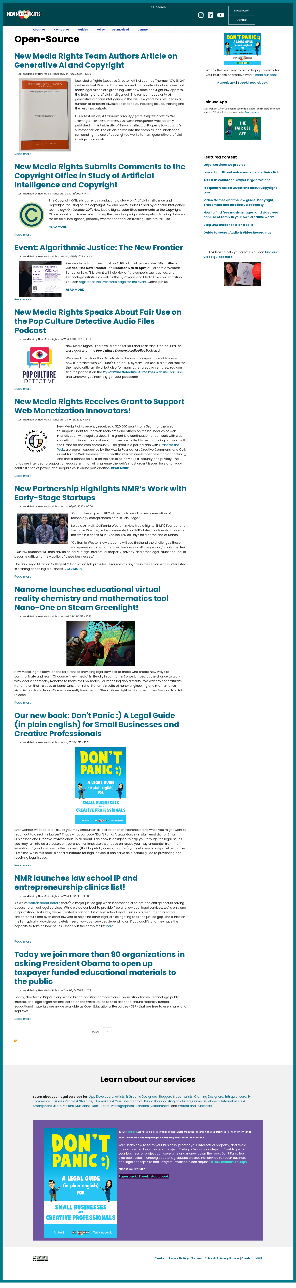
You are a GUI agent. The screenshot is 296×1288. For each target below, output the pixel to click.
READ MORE (58, 226)
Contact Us (61, 29)
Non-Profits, (101, 1106)
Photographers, (122, 1106)
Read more (22, 153)
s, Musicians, (81, 1106)
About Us (39, 29)
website (135, 372)
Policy (100, 29)
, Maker (66, 1106)
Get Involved (120, 29)
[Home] (23, 14)
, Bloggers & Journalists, (175, 1096)
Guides (83, 29)
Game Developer (205, 1101)
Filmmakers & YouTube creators (118, 1101)
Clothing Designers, (209, 1096)
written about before (44, 903)
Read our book (266, 75)
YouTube (176, 372)
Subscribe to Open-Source (15, 1041)
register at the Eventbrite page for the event (112, 282)
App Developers (101, 1096)
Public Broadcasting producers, (168, 1101)
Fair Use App (252, 112)
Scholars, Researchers (152, 1106)
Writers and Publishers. (195, 1106)
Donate (241, 20)
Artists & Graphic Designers (136, 1096)
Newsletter (241, 11)
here (109, 926)
